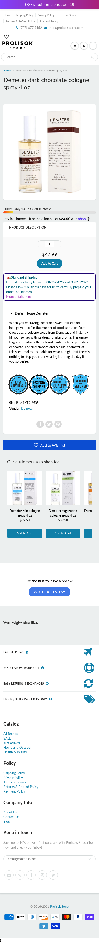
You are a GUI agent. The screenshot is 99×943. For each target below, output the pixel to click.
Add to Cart (24, 533)
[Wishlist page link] (6, 36)
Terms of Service (68, 15)
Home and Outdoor (17, 747)
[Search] (92, 57)
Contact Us (11, 817)
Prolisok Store (59, 906)
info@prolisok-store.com (66, 28)
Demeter (27, 408)
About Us (10, 812)
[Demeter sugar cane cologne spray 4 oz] (63, 488)
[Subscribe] (89, 858)
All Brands (10, 734)
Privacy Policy (46, 15)
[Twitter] (49, 424)
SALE (7, 738)
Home (7, 15)
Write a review (49, 592)
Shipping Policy (24, 15)
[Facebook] (40, 424)
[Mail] (9, 875)
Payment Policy (48, 21)
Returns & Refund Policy (20, 21)
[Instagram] (42, 875)
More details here (18, 297)
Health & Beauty (15, 752)
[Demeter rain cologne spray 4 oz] (24, 488)
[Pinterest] (58, 424)
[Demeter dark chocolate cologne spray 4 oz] (49, 151)
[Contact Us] (20, 875)
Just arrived (11, 743)
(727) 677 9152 (31, 28)
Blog (6, 821)
